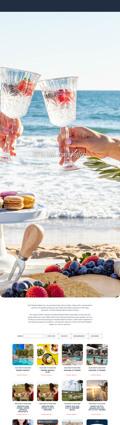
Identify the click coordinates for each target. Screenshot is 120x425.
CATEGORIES (95, 336)
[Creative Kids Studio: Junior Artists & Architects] (23, 398)
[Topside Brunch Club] (47, 361)
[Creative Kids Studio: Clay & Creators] (47, 398)
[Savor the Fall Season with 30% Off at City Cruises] (97, 398)
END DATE (64, 336)
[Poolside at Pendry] (72, 361)
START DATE (51, 336)
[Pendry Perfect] (23, 361)
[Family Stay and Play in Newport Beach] (72, 398)
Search (20, 336)
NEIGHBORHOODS (78, 336)
